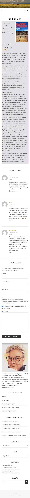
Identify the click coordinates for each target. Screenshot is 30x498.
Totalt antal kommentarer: (9, 473)
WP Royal (18, 495)
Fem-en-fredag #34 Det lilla (9, 411)
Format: (4, 46)
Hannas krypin (6, 435)
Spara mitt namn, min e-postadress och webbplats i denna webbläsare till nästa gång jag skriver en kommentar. (15, 301)
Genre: (4, 31)
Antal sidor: (5, 48)
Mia (10, 176)
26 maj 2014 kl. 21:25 (13, 177)
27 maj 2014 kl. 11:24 (13, 204)
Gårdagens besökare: (8, 467)
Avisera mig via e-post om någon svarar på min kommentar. (14, 307)
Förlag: (4, 33)
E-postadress (6, 281)
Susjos (3, 432)
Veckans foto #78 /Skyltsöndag (10, 407)
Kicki (10, 202)
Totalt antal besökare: (8, 469)
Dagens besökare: (7, 465)
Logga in (15, 493)
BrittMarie (12, 230)
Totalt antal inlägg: (7, 471)
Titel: (4, 23)
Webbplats (5, 289)
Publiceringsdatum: (8, 44)
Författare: (5, 27)
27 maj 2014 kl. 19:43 (13, 232)
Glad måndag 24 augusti (8, 403)
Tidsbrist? (4, 396)
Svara (10, 179)
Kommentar (5, 311)
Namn (4, 273)
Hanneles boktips (7, 421)
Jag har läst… (5, 400)
